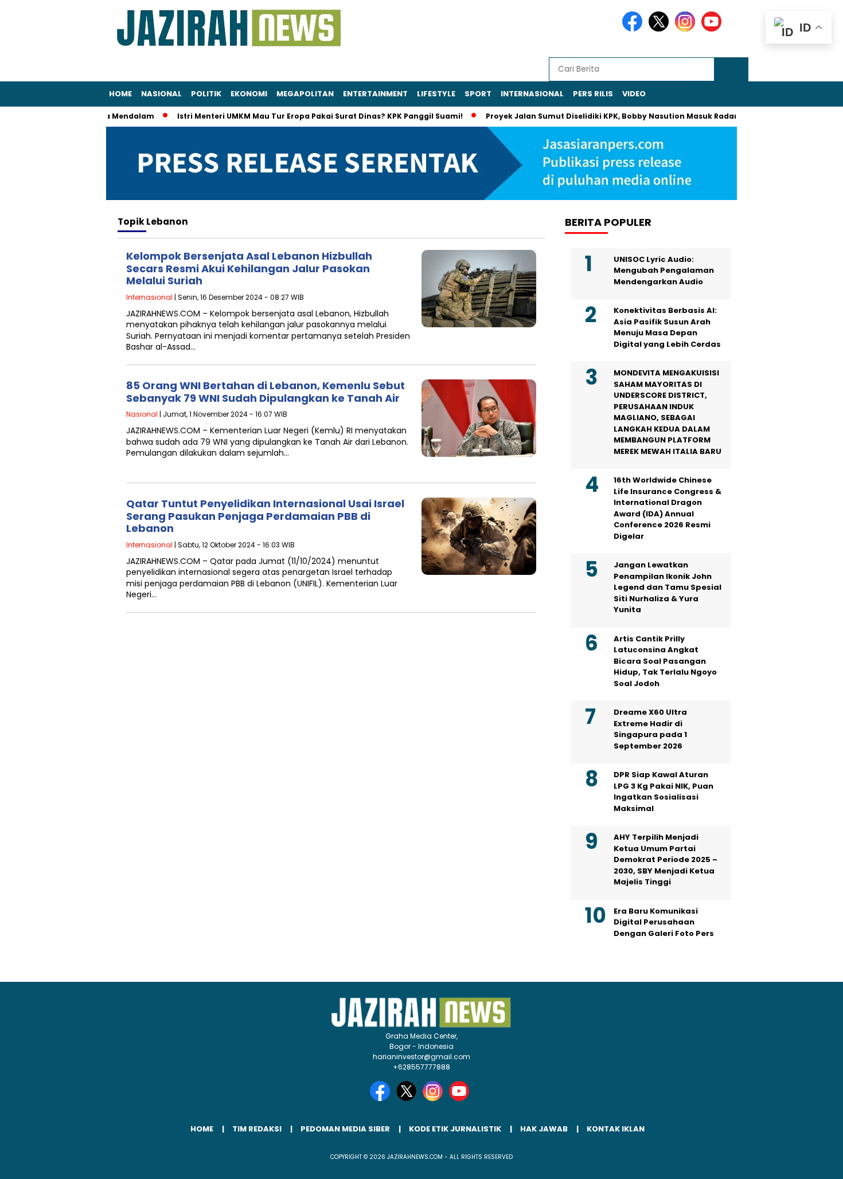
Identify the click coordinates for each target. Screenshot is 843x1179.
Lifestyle (436, 93)
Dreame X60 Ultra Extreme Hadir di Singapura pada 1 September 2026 (650, 729)
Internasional (532, 93)
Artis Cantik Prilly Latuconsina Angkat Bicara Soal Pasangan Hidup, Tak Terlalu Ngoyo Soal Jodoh (665, 661)
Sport (478, 93)
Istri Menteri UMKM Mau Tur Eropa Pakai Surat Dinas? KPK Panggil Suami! (301, 116)
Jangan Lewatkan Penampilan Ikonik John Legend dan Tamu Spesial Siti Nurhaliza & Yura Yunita (667, 587)
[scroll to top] (808, 1161)
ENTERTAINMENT (375, 93)
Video (634, 93)
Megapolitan (305, 93)
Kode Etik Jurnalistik (455, 1128)
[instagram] (687, 29)
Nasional (161, 93)
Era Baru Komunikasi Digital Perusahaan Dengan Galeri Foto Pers (664, 922)
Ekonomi (249, 93)
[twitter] (661, 29)
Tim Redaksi (257, 1128)
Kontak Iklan (616, 1128)
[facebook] (634, 29)
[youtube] (713, 29)
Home (120, 93)
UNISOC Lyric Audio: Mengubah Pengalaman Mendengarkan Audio (664, 270)
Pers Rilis (593, 93)
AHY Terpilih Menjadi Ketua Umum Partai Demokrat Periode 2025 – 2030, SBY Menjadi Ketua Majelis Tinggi (665, 859)
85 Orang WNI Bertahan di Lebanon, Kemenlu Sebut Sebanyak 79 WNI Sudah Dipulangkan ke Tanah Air (265, 391)
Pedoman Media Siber (345, 1128)
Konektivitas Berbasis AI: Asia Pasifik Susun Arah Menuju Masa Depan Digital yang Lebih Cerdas (667, 327)
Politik (206, 93)
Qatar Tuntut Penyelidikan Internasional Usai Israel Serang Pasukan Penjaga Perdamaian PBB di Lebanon (265, 515)
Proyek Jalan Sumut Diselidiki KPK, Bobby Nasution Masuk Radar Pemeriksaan (619, 116)
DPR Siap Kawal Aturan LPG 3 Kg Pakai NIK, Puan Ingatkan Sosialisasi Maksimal (663, 791)
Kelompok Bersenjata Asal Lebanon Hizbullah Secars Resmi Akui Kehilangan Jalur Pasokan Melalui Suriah (249, 268)
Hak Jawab (544, 1128)
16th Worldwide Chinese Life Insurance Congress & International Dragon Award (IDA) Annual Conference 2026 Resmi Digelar (667, 508)
